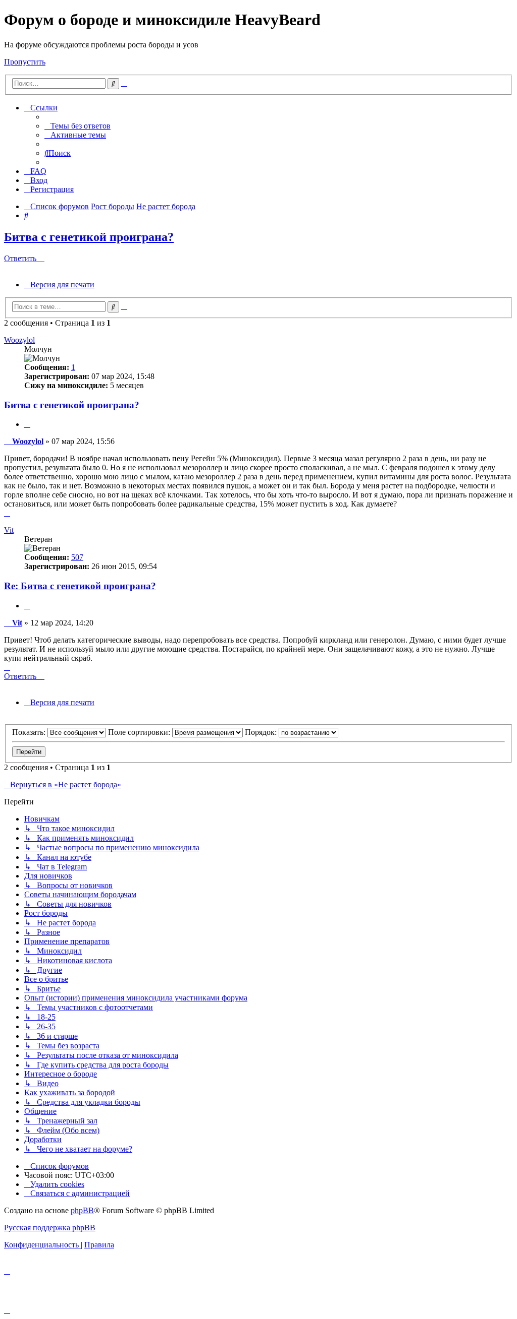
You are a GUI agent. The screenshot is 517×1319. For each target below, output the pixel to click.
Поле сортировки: (140, 732)
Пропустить (24, 61)
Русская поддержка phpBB (49, 1227)
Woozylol (19, 340)
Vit (9, 530)
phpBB (82, 1210)
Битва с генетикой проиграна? (89, 236)
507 (77, 557)
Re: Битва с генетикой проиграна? (80, 586)
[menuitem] (77, 125)
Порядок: (262, 732)
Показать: (29, 732)
